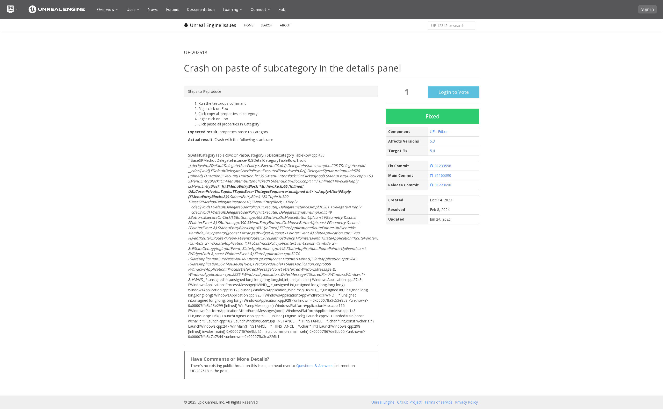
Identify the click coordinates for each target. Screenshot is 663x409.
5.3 (432, 141)
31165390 (443, 175)
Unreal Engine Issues (213, 25)
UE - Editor (439, 131)
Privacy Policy (466, 402)
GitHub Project (409, 402)
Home (248, 25)
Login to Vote (453, 92)
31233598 (443, 165)
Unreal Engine (382, 402)
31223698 (443, 184)
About (285, 25)
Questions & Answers (314, 365)
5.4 (432, 150)
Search (266, 25)
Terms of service (438, 402)
